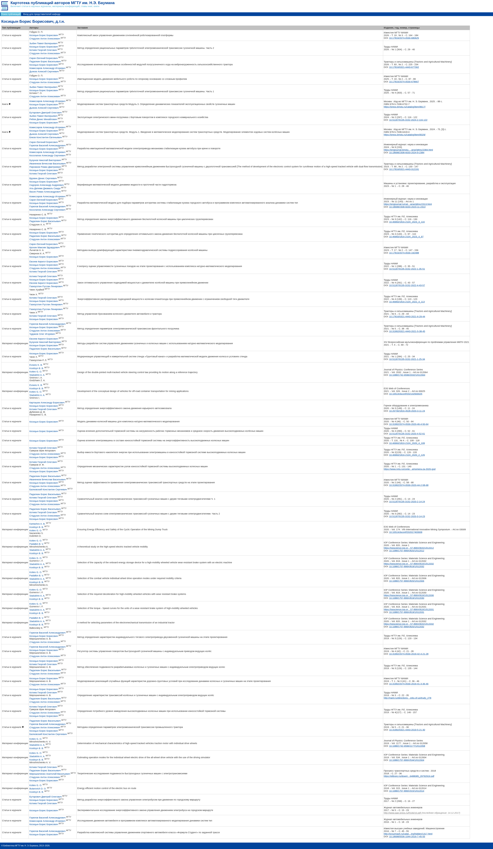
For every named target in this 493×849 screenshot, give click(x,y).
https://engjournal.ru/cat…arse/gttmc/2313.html (408, 204)
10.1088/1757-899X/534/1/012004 (406, 760)
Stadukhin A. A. (37, 375)
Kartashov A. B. (37, 524)
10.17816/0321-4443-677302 (404, 67)
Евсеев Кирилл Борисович (43, 261)
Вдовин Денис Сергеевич (43, 178)
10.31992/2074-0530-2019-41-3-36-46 (408, 684)
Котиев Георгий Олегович (43, 50)
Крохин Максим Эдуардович (44, 247)
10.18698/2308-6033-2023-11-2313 (407, 207)
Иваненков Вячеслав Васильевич (47, 163)
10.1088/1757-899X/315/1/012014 (406, 791)
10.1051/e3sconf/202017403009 (405, 532)
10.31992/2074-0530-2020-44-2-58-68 (408, 485)
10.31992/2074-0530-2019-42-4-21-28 (408, 654)
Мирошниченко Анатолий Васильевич (49, 774)
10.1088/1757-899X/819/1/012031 (406, 612)
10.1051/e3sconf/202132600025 (405, 394)
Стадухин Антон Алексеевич (44, 38)
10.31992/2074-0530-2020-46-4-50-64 (408, 424)
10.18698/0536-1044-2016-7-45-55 (407, 836)
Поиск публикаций (11, 14)
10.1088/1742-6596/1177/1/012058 (407, 746)
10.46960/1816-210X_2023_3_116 (407, 222)
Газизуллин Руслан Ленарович (46, 286)
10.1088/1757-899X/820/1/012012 (406, 550)
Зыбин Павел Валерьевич (43, 43)
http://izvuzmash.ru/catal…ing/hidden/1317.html (408, 834)
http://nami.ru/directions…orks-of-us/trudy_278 (407, 698)
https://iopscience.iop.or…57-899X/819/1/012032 (409, 563)
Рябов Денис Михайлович (43, 119)
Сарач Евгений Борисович (43, 58)
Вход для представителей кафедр (41, 14)
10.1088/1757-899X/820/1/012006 (406, 581)
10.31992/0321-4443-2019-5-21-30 (407, 730)
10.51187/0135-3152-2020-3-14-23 (407, 516)
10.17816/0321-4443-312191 (404, 169)
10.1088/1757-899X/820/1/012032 (406, 626)
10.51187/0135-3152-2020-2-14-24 (407, 501)
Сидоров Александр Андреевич (46, 185)
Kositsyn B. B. (36, 368)
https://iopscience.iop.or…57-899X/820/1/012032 (409, 624)
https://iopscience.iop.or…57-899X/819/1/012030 (409, 595)
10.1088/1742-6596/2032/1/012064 (407, 375)
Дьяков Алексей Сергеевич (44, 71)
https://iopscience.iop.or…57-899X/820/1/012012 (409, 548)
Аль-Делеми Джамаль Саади (44, 188)
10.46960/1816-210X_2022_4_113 (407, 302)
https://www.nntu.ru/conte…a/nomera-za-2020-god (409, 469)
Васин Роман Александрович (45, 191)
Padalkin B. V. (36, 544)
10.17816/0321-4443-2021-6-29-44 (407, 316)
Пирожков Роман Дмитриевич (45, 167)
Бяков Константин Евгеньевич (45, 137)
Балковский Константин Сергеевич (48, 489)
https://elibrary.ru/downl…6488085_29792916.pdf (409, 776)
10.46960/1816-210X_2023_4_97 (406, 236)
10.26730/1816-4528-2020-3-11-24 (407, 411)
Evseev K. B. (36, 365)
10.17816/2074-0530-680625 (404, 38)
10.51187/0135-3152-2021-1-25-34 (407, 359)
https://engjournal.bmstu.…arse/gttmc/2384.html (408, 150)
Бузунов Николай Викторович (45, 160)
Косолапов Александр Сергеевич (47, 155)
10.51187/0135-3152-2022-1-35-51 (407, 269)
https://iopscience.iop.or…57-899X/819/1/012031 (409, 609)
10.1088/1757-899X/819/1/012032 (406, 566)
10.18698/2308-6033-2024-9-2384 (406, 152)
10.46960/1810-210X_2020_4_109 (407, 443)
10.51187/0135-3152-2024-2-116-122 (408, 120)
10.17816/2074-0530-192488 (404, 253)
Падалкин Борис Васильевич (45, 61)
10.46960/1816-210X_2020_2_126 (407, 455)
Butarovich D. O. (37, 788)
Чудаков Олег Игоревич (42, 334)
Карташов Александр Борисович (46, 402)
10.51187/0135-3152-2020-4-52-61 (407, 433)
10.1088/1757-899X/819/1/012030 (406, 598)
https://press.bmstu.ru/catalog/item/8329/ (404, 134)
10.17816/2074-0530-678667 (404, 81)
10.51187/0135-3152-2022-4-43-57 (407, 285)
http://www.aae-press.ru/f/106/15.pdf (402, 813)
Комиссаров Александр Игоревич (47, 68)
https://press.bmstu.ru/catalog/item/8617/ (404, 107)
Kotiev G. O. (35, 371)
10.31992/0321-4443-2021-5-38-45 (407, 331)
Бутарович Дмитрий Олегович (45, 112)
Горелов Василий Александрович (47, 145)
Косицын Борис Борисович (43, 35)
